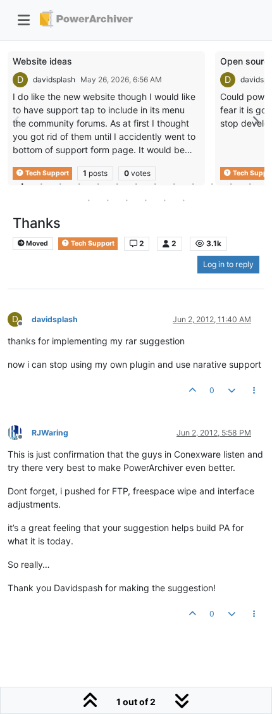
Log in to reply (228, 264)
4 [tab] (79, 183)
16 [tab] (126, 200)
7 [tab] (136, 183)
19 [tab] (183, 200)
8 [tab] (155, 183)
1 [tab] (22, 183)
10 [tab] (193, 183)
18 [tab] (164, 200)
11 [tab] (212, 183)
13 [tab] (250, 183)
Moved (36, 243)
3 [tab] (60, 183)
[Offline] (20, 432)
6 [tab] (117, 183)
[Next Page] (254, 121)
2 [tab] (41, 183)
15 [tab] (107, 200)
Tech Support (92, 243)
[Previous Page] (17, 121)
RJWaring (50, 432)
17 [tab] (145, 200)
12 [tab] (231, 183)
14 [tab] (88, 200)
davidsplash (54, 79)
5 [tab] (98, 183)
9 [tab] (174, 183)
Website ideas (42, 61)
